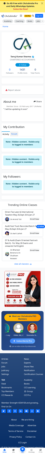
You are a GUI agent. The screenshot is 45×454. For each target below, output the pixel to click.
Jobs (38, 21)
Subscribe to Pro (24, 341)
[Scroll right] (42, 21)
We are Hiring (27, 419)
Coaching (19, 21)
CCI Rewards (7, 395)
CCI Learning (30, 387)
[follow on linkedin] (21, 411)
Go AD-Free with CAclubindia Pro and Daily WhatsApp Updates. (22, 6)
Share (39, 101)
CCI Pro (27, 395)
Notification (29, 370)
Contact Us (31, 437)
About (14, 419)
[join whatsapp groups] (32, 411)
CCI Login (22, 442)
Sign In (39, 16)
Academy (7, 21)
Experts (27, 362)
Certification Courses (33, 374)
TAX (3, 380)
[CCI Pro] (22, 289)
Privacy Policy (15, 437)
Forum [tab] (14, 134)
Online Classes (22, 205)
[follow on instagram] (15, 411)
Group (29, 391)
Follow (23, 65)
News (26, 359)
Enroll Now (34, 219)
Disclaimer (32, 431)
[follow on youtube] (26, 411)
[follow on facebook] (9, 411)
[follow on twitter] (3, 411)
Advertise (32, 425)
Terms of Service (15, 431)
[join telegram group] (38, 411)
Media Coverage (16, 425)
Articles (4, 359)
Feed (3, 383)
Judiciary (5, 370)
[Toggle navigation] (21, 15)
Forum (4, 362)
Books (30, 21)
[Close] (42, 3)
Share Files (29, 366)
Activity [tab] (6, 134)
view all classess (21, 264)
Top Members (7, 391)
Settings (5, 374)
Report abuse (14, 90)
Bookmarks (6, 387)
